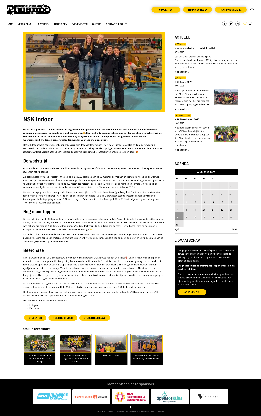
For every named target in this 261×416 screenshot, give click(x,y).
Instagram (34, 305)
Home (10, 24)
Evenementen (80, 24)
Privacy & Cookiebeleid (126, 411)
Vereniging (24, 24)
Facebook (34, 308)
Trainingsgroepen (230, 9)
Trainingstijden (197, 9)
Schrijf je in (192, 292)
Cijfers (96, 24)
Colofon (160, 411)
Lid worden (42, 24)
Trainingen (60, 24)
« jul (177, 229)
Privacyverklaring (146, 411)
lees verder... (182, 71)
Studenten (165, 9)
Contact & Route (116, 24)
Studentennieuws (95, 318)
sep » (235, 229)
